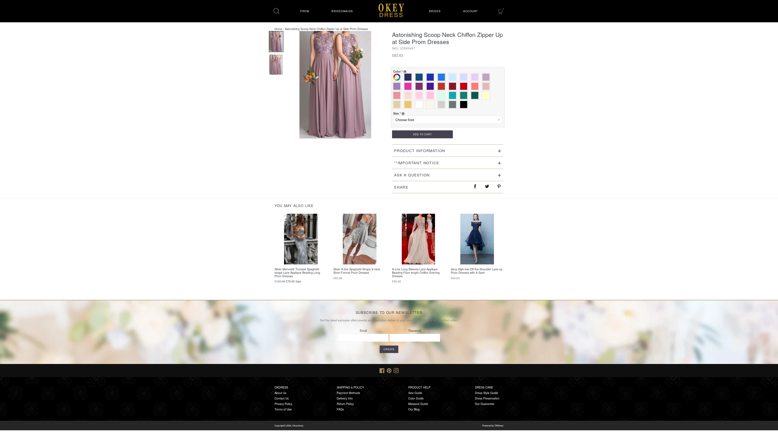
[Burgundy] (453, 86)
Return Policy (345, 404)
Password (414, 330)
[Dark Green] (475, 95)
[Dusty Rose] (487, 86)
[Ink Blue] (420, 77)
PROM (304, 11)
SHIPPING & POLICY (350, 387)
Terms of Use (283, 409)
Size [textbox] (406, 113)
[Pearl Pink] (409, 95)
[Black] (464, 104)
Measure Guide (418, 404)
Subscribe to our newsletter (389, 312)
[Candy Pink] (431, 95)
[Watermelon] (475, 86)
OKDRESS (281, 387)
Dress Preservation (487, 398)
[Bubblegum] (397, 95)
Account (470, 11)
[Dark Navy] (409, 77)
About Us (280, 393)
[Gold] (409, 104)
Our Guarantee (484, 404)
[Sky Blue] (453, 77)
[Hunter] (464, 95)
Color (406, 71)
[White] (420, 104)
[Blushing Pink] (420, 95)
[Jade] (453, 95)
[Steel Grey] (453, 104)
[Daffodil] (487, 95)
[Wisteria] (487, 77)
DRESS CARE (484, 387)
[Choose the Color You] (404, 71)
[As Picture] (397, 77)
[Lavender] (464, 77)
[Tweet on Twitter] (487, 187)
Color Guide (416, 398)
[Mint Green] (442, 95)
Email (363, 330)
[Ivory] (431, 104)
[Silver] (442, 104)
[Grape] (420, 86)
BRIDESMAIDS (342, 11)
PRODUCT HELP (419, 387)
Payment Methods (348, 393)
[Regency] (431, 86)
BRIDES (435, 11)
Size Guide (415, 393)
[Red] (464, 86)
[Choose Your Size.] (403, 113)
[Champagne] (397, 104)
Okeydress (298, 425)
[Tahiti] (397, 86)
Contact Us (282, 398)
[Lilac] (475, 77)
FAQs (340, 409)
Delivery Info (345, 398)
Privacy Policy (283, 404)
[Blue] (442, 77)
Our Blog (414, 409)
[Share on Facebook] (475, 187)
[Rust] (442, 86)
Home (278, 29)
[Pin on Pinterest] (499, 187)
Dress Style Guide (486, 393)
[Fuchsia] (409, 86)
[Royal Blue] (431, 77)
